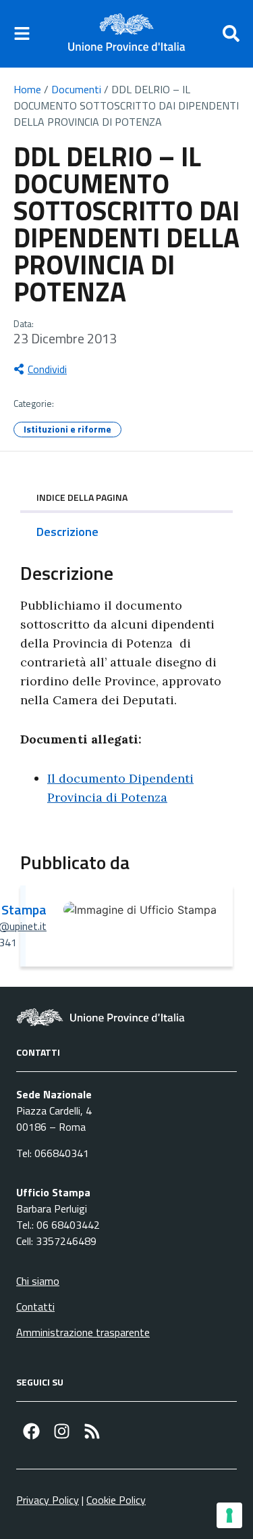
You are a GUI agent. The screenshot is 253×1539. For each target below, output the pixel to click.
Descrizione (67, 532)
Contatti (35, 1306)
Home (27, 89)
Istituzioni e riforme (67, 429)
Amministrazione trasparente (83, 1332)
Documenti (76, 89)
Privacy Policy (47, 1500)
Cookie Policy (116, 1500)
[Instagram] (62, 1431)
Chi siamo (37, 1281)
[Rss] (92, 1431)
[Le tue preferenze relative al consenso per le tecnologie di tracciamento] (229, 1515)
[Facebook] (31, 1431)
